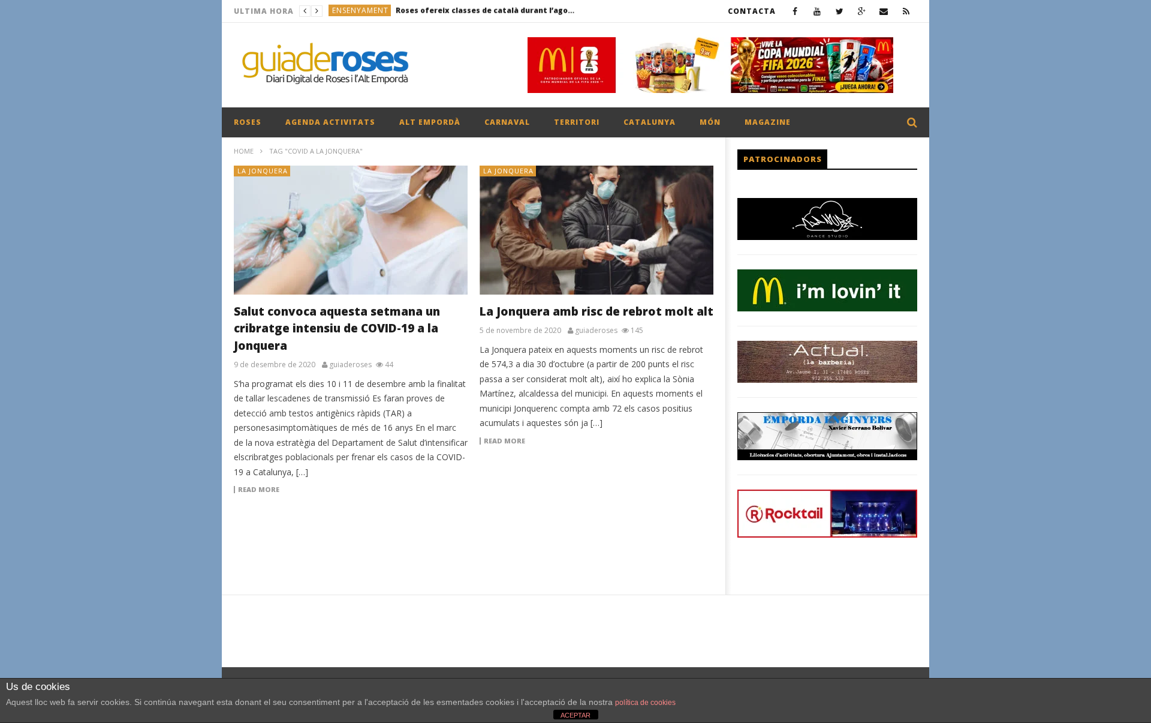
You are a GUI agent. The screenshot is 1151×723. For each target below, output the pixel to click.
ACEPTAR (575, 715)
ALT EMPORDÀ (429, 122)
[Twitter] (839, 11)
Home (244, 150)
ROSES (247, 122)
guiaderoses (350, 365)
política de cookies (645, 702)
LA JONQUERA (262, 170)
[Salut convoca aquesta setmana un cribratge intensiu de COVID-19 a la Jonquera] (351, 230)
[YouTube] (817, 11)
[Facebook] (795, 11)
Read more (258, 489)
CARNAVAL (507, 122)
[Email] (884, 11)
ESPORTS (349, 11)
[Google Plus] (862, 11)
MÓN (710, 122)
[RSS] (906, 11)
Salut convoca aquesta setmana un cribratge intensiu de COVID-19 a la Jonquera (337, 328)
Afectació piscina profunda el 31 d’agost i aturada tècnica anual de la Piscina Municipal (463, 11)
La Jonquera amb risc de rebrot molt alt (596, 311)
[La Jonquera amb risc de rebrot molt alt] (596, 230)
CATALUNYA (649, 122)
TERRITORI (576, 122)
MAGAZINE (768, 122)
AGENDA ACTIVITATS (330, 122)
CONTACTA (752, 11)
